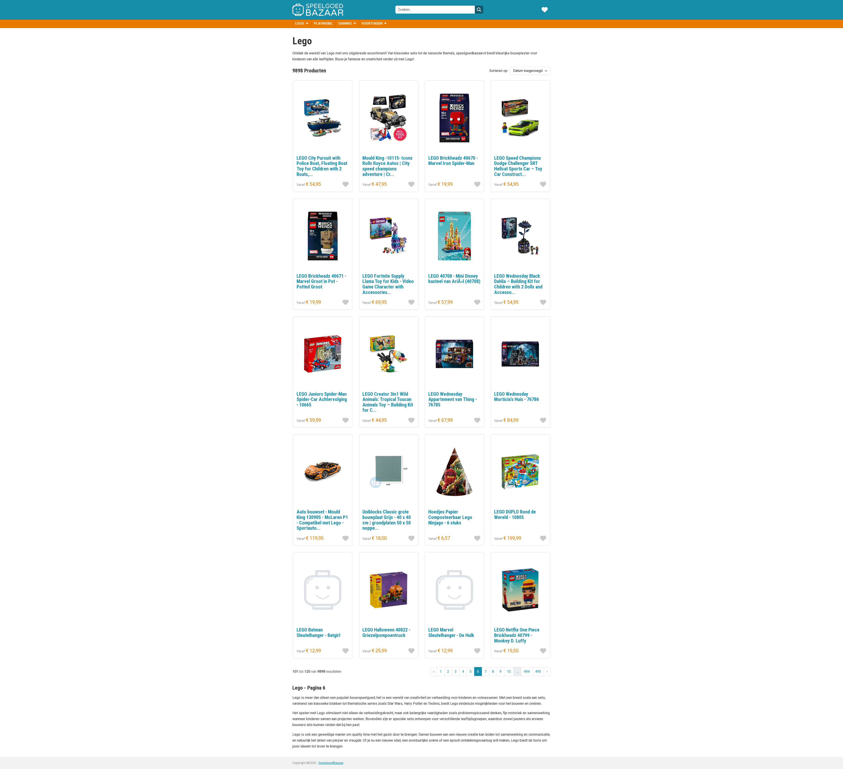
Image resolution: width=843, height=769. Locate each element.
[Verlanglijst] (545, 9)
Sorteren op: (498, 71)
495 (538, 671)
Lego (300, 23)
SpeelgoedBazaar (331, 763)
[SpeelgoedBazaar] (317, 10)
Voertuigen (372, 23)
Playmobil (323, 23)
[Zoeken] (479, 10)
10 (509, 671)
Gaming (345, 23)
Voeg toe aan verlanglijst (345, 184)
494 (527, 671)
